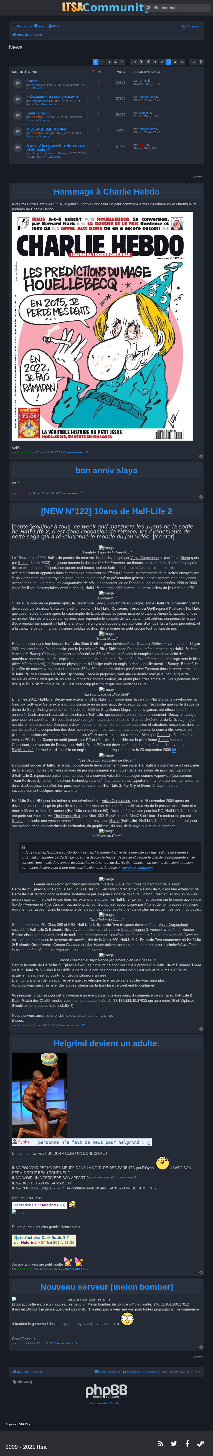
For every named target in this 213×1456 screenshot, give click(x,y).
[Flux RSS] (160, 1443)
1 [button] (155, 61)
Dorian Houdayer (43, 153)
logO (142, 145)
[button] (141, 62)
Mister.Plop (24, 1268)
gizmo (36, 84)
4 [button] (115, 61)
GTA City (24, 1424)
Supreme (23, 1025)
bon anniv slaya (106, 470)
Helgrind (22, 493)
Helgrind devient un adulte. (106, 1043)
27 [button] (193, 61)
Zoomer (37, 117)
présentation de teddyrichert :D (52, 97)
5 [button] (122, 61)
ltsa (42, 1447)
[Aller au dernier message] (149, 80)
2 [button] (102, 61)
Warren (144, 112)
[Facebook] (187, 1443)
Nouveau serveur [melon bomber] (106, 1286)
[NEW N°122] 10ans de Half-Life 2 (106, 511)
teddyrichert (40, 101)
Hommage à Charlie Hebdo (106, 191)
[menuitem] (53, 26)
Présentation (50, 104)
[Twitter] (174, 1443)
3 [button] (109, 61)
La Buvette (36, 88)
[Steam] (200, 1443)
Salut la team (37, 113)
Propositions (53, 156)
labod (20, 1343)
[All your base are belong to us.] (106, 8)
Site (82, 84)
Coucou (33, 81)
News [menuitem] (42, 26)
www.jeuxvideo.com (137, 868)
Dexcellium (24, 452)
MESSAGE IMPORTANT (46, 129)
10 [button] (134, 61)
